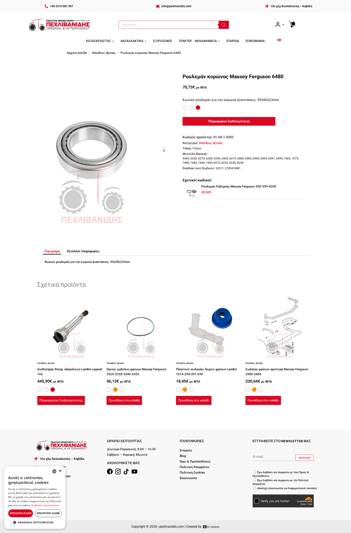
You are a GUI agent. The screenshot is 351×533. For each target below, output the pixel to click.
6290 (217, 158)
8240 (232, 162)
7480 (186, 162)
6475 (232, 158)
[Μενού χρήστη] (279, 24)
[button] (34, 522)
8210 (217, 162)
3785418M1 (233, 168)
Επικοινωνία (188, 478)
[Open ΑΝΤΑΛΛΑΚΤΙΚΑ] (145, 41)
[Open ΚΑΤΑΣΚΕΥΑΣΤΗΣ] (113, 41)
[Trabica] (211, 526)
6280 (209, 158)
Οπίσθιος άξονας (104, 53)
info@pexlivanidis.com (176, 6)
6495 (263, 158)
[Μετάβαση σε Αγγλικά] (279, 40)
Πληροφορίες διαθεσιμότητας (61, 400)
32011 (220, 168)
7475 (295, 158)
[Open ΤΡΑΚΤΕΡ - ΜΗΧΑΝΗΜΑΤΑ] (219, 41)
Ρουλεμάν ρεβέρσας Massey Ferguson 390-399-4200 (238, 186)
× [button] (59, 471)
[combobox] (54, 471)
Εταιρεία (186, 450)
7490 (201, 162)
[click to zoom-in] (91, 150)
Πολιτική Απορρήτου (194, 467)
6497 (271, 158)
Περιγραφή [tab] (52, 251)
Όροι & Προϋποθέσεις (195, 461)
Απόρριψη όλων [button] (48, 513)
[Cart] (292, 24)
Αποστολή (304, 457)
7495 (209, 162)
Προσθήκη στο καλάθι (124, 400)
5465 (186, 158)
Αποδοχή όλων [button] (21, 513)
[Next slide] (164, 150)
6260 (193, 158)
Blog (183, 456)
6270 (201, 158)
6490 (256, 158)
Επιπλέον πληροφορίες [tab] (83, 251)
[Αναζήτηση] (224, 25)
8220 (225, 162)
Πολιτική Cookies (192, 472)
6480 (240, 158)
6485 (248, 158)
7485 (193, 162)
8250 (240, 162)
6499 (279, 158)
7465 (287, 158)
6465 (225, 158)
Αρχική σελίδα (77, 53)
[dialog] (35, 497)
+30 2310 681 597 (61, 6)
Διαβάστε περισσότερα (45, 505)
